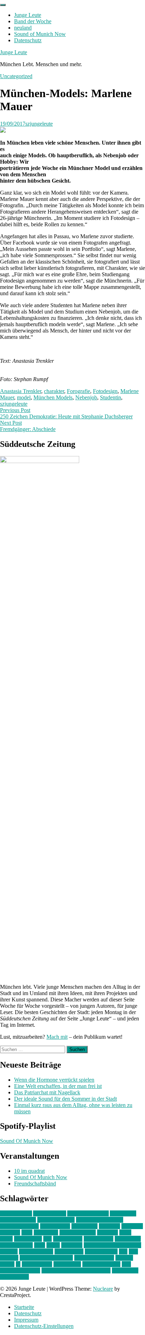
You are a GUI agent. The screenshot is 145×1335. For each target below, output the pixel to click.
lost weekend (67, 1239)
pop (123, 1251)
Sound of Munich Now (40, 34)
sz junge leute (37, 1264)
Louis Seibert (98, 1239)
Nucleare (103, 1289)
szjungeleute (39, 124)
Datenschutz (28, 40)
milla (39, 1245)
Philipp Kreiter (101, 1251)
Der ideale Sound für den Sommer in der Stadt (65, 1099)
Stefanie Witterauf (94, 1258)
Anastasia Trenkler (20, 391)
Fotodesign (105, 391)
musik (53, 1245)
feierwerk (109, 1226)
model (24, 397)
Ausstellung (123, 1213)
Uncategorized (16, 76)
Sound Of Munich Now (26, 1141)
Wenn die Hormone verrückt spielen (54, 1080)
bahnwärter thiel (18, 1220)
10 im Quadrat (16, 1213)
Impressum (26, 1320)
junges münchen (77, 1232)
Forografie (78, 391)
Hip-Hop (10, 1232)
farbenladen (84, 1226)
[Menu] (3, 5)
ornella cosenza (36, 1251)
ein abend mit (55, 1226)
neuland (23, 28)
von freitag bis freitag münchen (76, 1270)
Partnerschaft (69, 1251)
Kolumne (107, 1232)
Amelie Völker (49, 1213)
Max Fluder (128, 1239)
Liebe (6, 1239)
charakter (54, 391)
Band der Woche (32, 21)
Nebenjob (86, 397)
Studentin (110, 397)
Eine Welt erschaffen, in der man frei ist (58, 1086)
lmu (47, 1239)
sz (18, 1264)
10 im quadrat (29, 1171)
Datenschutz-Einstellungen (44, 1326)
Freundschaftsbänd (35, 1184)
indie (26, 1232)
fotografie (132, 1226)
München (71, 1245)
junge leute (46, 1232)
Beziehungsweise (19, 1226)
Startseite (24, 1307)
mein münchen (16, 1245)
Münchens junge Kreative (112, 1245)
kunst (125, 1232)
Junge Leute (27, 15)
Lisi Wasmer (28, 1239)
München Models (52, 397)
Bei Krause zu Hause (99, 1220)
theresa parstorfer (101, 1264)
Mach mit (57, 1037)
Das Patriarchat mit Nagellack (47, 1092)
